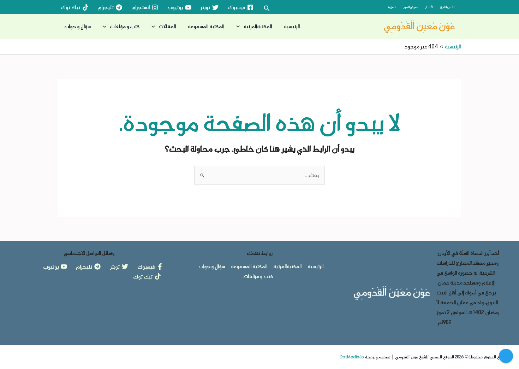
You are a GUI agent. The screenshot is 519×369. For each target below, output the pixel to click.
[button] (266, 8)
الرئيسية (292, 26)
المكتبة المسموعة (206, 26)
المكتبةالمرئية (258, 26)
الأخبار (429, 7)
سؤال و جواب (77, 26)
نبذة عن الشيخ (448, 7)
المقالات (167, 26)
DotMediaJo (352, 357)
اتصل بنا (391, 7)
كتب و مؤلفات (124, 26)
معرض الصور (410, 7)
